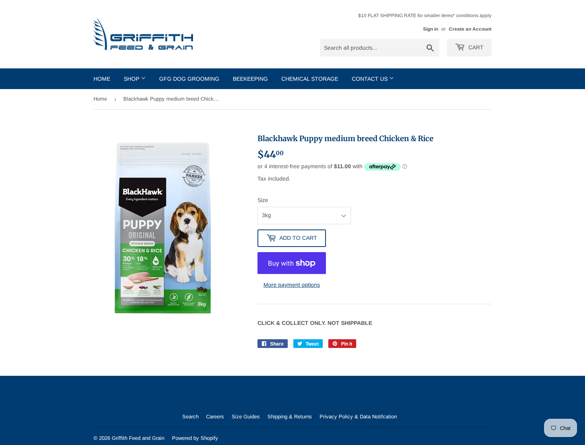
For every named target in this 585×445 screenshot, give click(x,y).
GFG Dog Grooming (189, 79)
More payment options (291, 285)
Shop (132, 79)
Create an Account (470, 29)
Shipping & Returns (289, 417)
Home (102, 79)
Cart (475, 47)
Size (262, 200)
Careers (215, 417)
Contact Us (370, 79)
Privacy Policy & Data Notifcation (358, 417)
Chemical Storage (309, 79)
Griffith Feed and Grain (138, 438)
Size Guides (246, 417)
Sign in (430, 29)
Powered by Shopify (195, 438)
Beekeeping (250, 79)
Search (190, 417)
